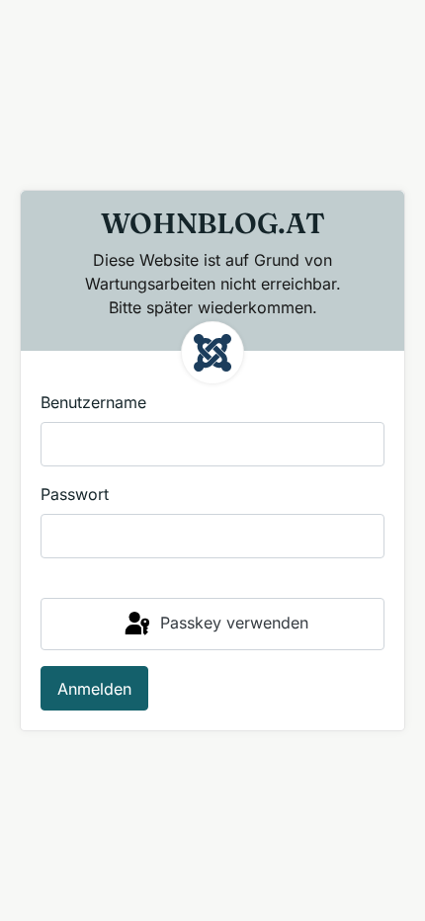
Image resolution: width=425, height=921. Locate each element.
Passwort (75, 494)
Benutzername (93, 402)
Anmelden (94, 689)
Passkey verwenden (231, 622)
